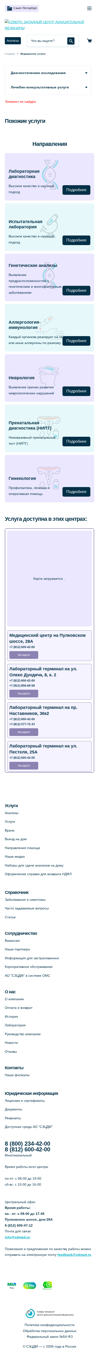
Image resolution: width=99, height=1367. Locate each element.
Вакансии (12, 940)
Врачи (9, 830)
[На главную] (49, 25)
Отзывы (11, 1051)
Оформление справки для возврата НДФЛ (38, 874)
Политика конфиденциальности (49, 1325)
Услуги (10, 821)
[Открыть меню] (89, 8)
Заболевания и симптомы (25, 900)
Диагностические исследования (38, 73)
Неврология (22, 377)
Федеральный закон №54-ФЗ (50, 1336)
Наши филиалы (17, 1075)
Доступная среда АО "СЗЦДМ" (29, 1127)
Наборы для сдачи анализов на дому (34, 865)
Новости (11, 1043)
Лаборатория (15, 1025)
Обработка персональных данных (49, 1331)
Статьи (10, 917)
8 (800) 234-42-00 (27, 1144)
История (11, 1016)
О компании (14, 999)
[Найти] (70, 41)
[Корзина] (89, 41)
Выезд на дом (16, 839)
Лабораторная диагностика (24, 174)
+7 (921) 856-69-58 (22, 685)
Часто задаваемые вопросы (27, 908)
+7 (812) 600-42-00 (22, 647)
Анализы (13, 40)
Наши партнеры (17, 949)
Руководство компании (23, 1034)
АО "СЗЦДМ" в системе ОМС (27, 975)
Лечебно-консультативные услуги (40, 87)
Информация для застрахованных (32, 958)
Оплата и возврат (18, 1008)
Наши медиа (15, 856)
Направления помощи (22, 848)
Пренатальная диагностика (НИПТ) (30, 425)
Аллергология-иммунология (25, 325)
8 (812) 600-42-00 (27, 1149)
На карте (24, 655)
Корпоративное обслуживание (29, 967)
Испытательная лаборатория (26, 224)
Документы (13, 1109)
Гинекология (22, 478)
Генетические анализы (33, 265)
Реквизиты (13, 1118)
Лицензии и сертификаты (25, 1101)
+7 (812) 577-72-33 (22, 724)
